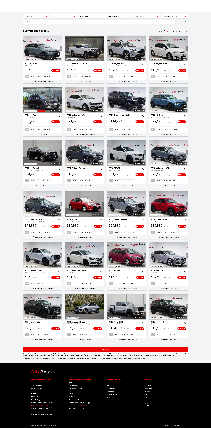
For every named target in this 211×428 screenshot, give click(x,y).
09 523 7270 (35, 396)
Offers (146, 394)
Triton (108, 385)
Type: (54, 16)
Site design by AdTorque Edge (172, 425)
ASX (108, 383)
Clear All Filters (183, 22)
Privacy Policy (53, 425)
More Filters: (167, 16)
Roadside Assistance (150, 406)
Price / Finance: (112, 16)
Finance (146, 397)
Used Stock (147, 391)
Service (146, 400)
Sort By (169, 31)
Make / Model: (84, 16)
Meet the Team (149, 409)
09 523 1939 (72, 396)
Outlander (110, 397)
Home (146, 383)
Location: (27, 16)
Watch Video (56, 59)
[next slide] (61, 48)
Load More (105, 349)
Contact (146, 412)
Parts (146, 403)
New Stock (147, 385)
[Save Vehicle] (59, 65)
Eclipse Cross (111, 388)
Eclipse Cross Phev (112, 394)
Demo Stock (148, 388)
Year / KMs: (139, 16)
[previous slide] (24, 48)
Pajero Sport (110, 391)
